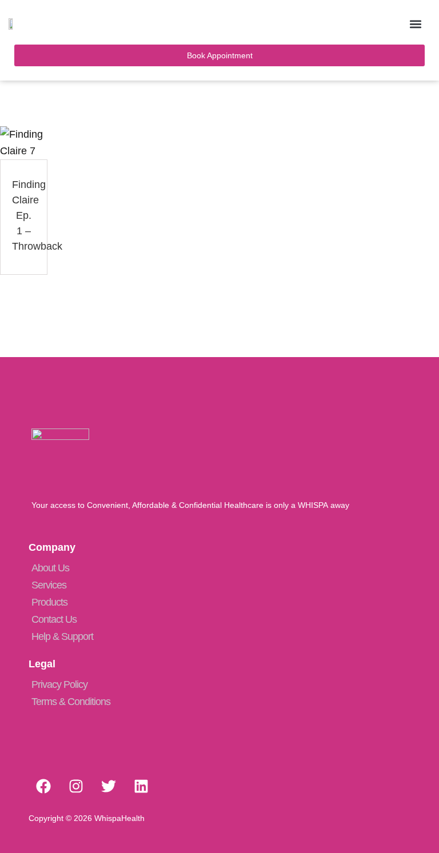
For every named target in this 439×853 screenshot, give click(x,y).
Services (48, 585)
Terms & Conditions (70, 701)
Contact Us (54, 619)
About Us (50, 568)
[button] (415, 23)
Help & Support (62, 636)
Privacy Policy (59, 684)
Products (49, 602)
